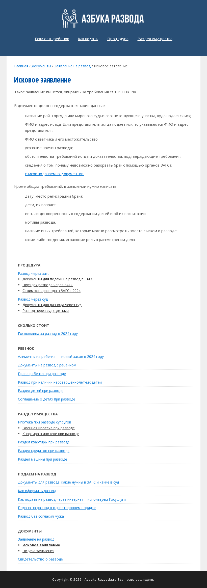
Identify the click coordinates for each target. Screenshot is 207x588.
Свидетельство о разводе (40, 559)
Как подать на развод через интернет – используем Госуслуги (72, 499)
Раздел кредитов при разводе (43, 450)
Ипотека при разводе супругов (44, 422)
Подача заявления (38, 550)
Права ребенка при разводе (42, 373)
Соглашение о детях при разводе (46, 399)
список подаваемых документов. (54, 173)
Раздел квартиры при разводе (44, 442)
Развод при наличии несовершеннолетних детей (60, 382)
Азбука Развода (103, 18)
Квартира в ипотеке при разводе (50, 433)
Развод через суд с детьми (45, 310)
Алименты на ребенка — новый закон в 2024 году (61, 356)
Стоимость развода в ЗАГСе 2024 (51, 290)
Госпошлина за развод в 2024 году (48, 333)
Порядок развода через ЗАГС (47, 284)
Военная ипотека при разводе (48, 427)
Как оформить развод (37, 490)
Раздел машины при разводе (42, 459)
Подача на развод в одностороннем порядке (57, 507)
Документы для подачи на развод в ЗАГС (57, 279)
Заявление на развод (36, 539)
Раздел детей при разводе (40, 390)
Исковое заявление (41, 545)
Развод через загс (33, 273)
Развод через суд (33, 299)
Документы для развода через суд (52, 304)
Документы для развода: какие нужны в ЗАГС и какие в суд (68, 482)
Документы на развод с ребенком (47, 365)
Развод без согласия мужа (41, 516)
